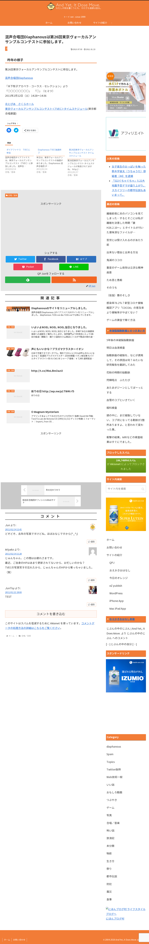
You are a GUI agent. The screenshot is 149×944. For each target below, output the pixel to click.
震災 (109, 891)
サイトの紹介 (114, 555)
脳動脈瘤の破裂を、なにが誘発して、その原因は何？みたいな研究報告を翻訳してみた (125, 360)
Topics (111, 762)
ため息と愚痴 (114, 280)
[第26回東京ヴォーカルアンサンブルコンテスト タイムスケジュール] (83, 162)
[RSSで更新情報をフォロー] (74, 280)
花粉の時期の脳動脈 (118, 372)
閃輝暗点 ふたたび (118, 380)
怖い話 (110, 830)
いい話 (110, 784)
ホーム (110, 539)
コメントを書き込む (51, 614)
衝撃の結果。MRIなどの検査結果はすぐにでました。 (125, 440)
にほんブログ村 (115, 918)
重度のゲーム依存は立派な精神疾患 (125, 270)
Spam (110, 754)
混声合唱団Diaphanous (19, 78)
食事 (109, 899)
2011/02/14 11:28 (13, 554)
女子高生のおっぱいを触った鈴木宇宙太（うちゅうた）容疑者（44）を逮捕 (129, 171)
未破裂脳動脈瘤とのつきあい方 (127, 330)
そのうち (112, 287)
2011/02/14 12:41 (13, 529)
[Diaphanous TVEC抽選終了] (52, 160)
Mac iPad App (117, 608)
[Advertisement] (51, 226)
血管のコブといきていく (121, 400)
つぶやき (112, 800)
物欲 (109, 853)
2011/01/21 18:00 (13, 592)
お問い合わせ (114, 547)
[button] (143, 489)
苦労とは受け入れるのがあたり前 (125, 242)
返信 (92, 541)
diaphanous (114, 746)
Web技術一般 (115, 777)
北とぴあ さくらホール (19, 104)
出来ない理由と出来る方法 (122, 252)
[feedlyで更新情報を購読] (27, 280)
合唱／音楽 (12, 195)
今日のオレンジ (118, 578)
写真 (109, 815)
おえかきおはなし (119, 570)
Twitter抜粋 (114, 769)
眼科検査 (112, 408)
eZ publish (115, 585)
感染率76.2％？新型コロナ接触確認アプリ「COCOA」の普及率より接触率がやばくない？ (125, 307)
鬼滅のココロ (114, 260)
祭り (109, 868)
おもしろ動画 (114, 792)
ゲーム (110, 807)
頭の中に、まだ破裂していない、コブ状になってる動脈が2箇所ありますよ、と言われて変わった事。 (126, 422)
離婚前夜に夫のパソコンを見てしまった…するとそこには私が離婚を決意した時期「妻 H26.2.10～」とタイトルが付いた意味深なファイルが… (125, 223)
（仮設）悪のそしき (118, 295)
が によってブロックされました (126, 464)
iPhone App (116, 601)
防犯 (109, 884)
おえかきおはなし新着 (122, 619)
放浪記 (110, 838)
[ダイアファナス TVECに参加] (20, 160)
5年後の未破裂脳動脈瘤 (120, 340)
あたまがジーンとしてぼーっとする (125, 390)
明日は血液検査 (116, 347)
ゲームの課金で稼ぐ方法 (121, 320)
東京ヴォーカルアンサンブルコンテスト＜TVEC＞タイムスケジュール (46, 109)
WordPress (116, 593)
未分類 (110, 846)
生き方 (110, 861)
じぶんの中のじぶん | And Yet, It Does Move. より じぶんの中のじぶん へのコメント (126, 633)
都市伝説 (112, 876)
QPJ (111, 562)
